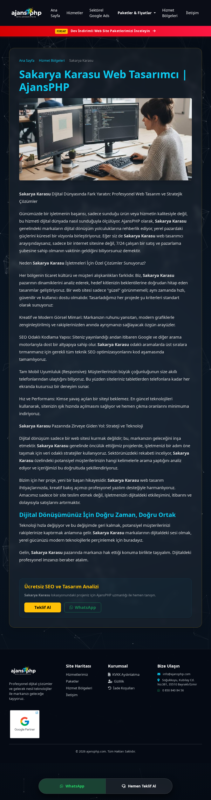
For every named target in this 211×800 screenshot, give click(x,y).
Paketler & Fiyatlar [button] (135, 12)
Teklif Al (42, 607)
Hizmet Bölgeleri (170, 13)
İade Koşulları (123, 688)
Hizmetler (75, 12)
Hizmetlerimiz (77, 674)
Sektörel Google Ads (99, 13)
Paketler (72, 681)
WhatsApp (85, 607)
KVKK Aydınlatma (125, 674)
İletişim (192, 12)
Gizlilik (118, 681)
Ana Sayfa (55, 13)
